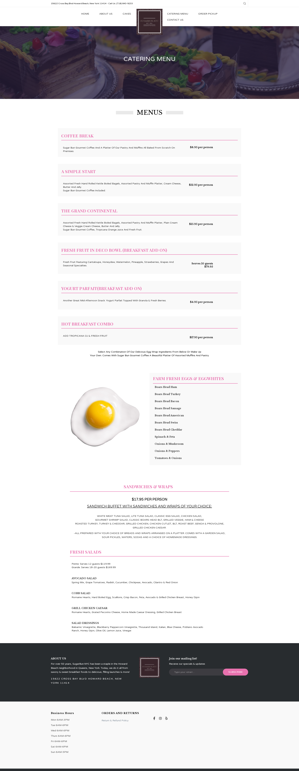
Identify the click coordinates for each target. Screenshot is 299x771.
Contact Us (175, 19)
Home (85, 13)
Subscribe (235, 672)
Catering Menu (177, 13)
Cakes (127, 13)
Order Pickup (208, 13)
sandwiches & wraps (148, 486)
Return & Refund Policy (115, 720)
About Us (105, 13)
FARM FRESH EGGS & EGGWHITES (188, 378)
